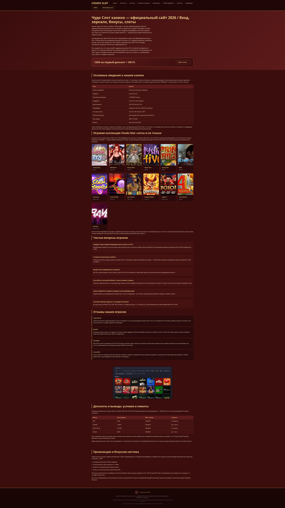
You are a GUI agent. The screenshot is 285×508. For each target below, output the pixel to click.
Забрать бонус (182, 62)
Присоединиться (107, 7)
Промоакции (156, 3)
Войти (96, 7)
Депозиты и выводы (143, 3)
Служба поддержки (168, 3)
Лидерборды (189, 3)
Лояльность (123, 3)
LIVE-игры (179, 3)
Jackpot (115, 3)
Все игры (132, 3)
